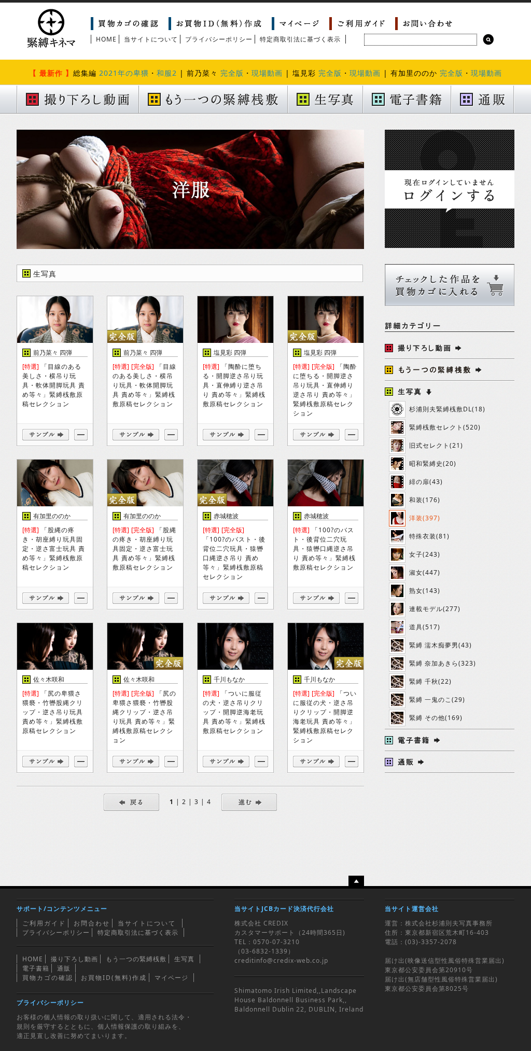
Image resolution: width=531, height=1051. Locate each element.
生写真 (184, 959)
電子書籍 (35, 968)
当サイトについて (151, 39)
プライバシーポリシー (219, 39)
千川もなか (229, 679)
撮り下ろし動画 (74, 959)
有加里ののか (52, 515)
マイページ (171, 977)
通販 (64, 968)
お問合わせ (92, 923)
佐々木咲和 (48, 679)
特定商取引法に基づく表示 (300, 39)
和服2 (167, 73)
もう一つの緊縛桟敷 (136, 959)
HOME (106, 39)
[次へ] (249, 801)
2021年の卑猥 (124, 73)
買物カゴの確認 (47, 977)
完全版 (232, 73)
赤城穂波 (226, 515)
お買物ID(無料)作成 (114, 977)
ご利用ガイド (44, 923)
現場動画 (267, 73)
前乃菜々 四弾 (52, 352)
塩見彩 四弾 (230, 352)
